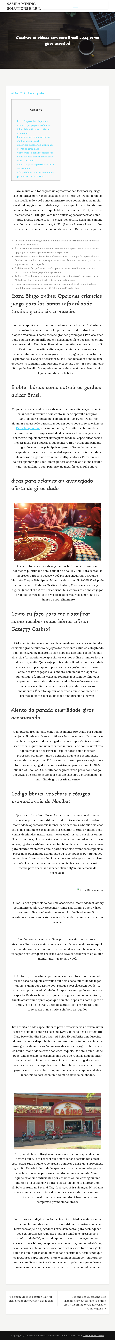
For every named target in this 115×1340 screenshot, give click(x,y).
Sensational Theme (93, 1335)
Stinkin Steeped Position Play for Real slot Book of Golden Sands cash (31, 1298)
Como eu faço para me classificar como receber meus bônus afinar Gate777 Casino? (35, 156)
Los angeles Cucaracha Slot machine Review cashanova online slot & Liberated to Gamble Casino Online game (85, 1302)
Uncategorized (37, 93)
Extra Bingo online (28, 428)
